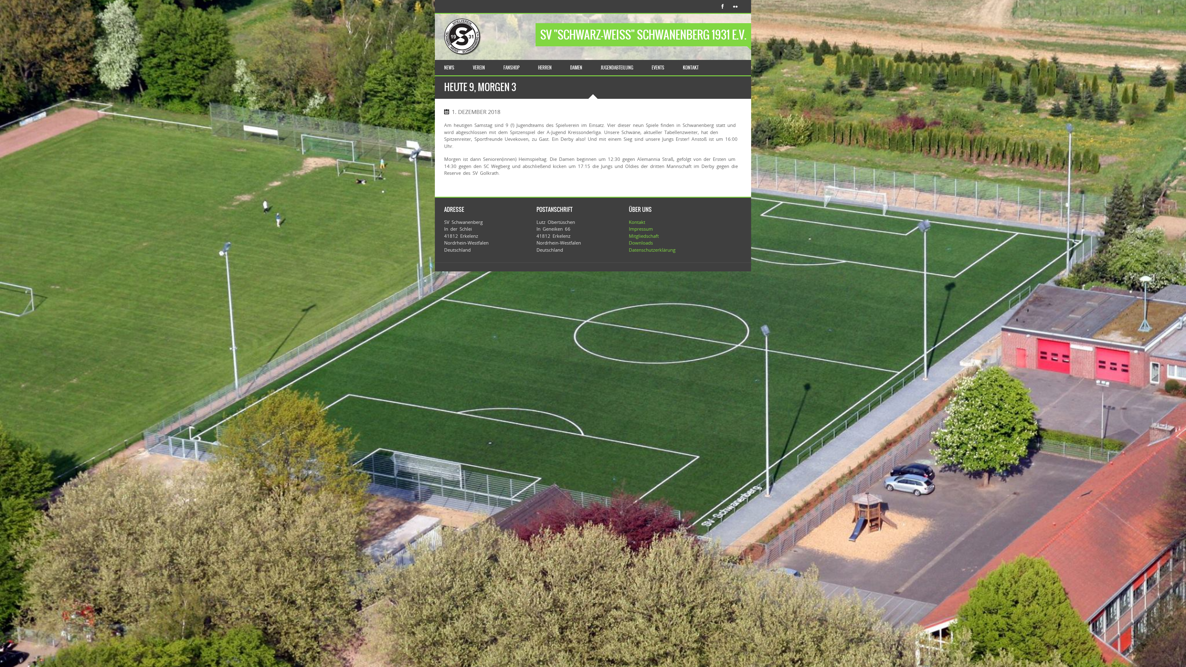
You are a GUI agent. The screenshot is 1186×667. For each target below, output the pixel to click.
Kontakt (637, 222)
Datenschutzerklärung (652, 250)
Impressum (641, 229)
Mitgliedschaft (644, 236)
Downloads (641, 243)
